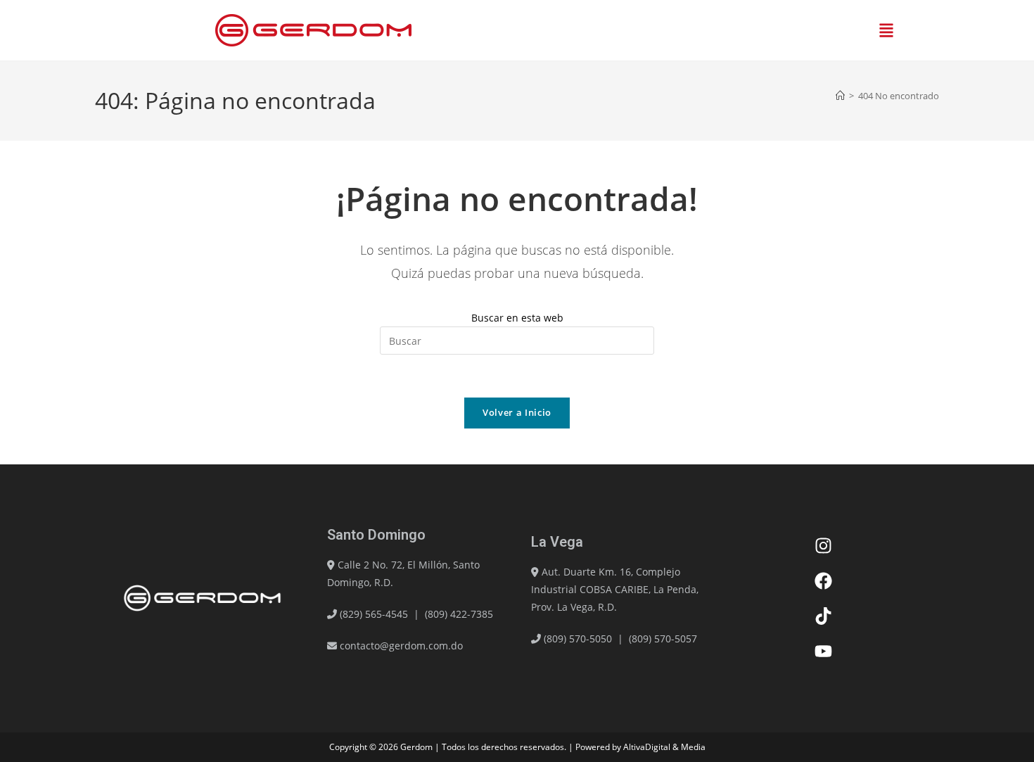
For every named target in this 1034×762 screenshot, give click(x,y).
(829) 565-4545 (374, 614)
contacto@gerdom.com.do (401, 645)
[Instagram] (823, 545)
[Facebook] (823, 580)
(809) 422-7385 (459, 614)
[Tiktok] (823, 615)
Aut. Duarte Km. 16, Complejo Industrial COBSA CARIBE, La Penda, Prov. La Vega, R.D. (614, 589)
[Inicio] (840, 95)
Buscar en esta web (517, 317)
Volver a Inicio (517, 412)
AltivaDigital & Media (664, 747)
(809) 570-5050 (578, 638)
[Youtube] (823, 650)
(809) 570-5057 (663, 638)
